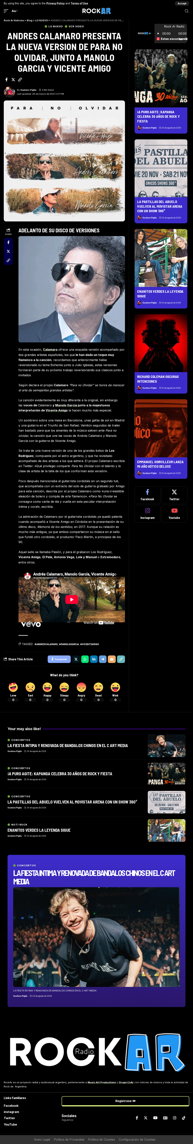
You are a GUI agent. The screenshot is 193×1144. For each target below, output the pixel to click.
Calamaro (50, 349)
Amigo (57, 410)
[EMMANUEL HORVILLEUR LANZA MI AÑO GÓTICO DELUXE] (161, 428)
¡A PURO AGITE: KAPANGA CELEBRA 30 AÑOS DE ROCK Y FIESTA (158, 116)
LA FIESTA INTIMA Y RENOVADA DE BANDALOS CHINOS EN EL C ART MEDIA (94, 877)
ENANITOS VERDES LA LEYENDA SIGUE (39, 830)
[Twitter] (174, 495)
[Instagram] (148, 514)
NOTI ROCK (19, 824)
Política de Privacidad (69, 1139)
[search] (186, 11)
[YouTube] (155, 1118)
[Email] (112, 659)
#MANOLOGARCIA (69, 644)
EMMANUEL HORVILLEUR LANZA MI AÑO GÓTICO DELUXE (160, 464)
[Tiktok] (183, 1118)
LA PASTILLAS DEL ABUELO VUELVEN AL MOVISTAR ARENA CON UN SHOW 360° (159, 206)
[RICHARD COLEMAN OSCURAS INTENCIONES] (161, 343)
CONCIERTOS (26, 865)
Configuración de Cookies (137, 1139)
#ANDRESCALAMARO (46, 644)
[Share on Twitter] (13, 80)
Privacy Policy (55, 3)
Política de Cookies (101, 1139)
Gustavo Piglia (28, 90)
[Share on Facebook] (6, 80)
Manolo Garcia (66, 405)
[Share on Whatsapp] (85, 659)
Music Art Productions (102, 1082)
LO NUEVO (55, 26)
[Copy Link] (20, 80)
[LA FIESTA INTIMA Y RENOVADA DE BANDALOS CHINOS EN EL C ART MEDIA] (96, 937)
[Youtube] (174, 514)
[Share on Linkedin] (94, 659)
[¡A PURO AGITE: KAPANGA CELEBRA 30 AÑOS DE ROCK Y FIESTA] (161, 78)
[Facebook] (148, 495)
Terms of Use (79, 3)
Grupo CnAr (126, 1082)
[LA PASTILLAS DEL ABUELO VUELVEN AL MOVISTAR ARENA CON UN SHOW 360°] (161, 168)
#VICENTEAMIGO (89, 644)
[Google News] (165, 1118)
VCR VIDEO (76, 26)
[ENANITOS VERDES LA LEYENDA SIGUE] (161, 258)
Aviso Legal (42, 1139)
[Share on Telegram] (102, 659)
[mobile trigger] (7, 11)
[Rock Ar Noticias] (96, 11)
